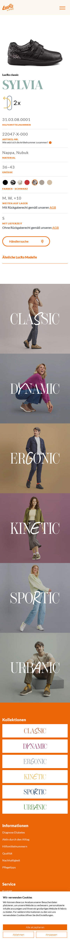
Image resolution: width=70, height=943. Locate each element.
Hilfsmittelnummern (14, 846)
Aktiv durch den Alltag (15, 839)
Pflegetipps (9, 867)
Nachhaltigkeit (11, 860)
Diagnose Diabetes (13, 832)
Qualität (7, 853)
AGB (53, 207)
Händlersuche (19, 241)
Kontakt (7, 891)
